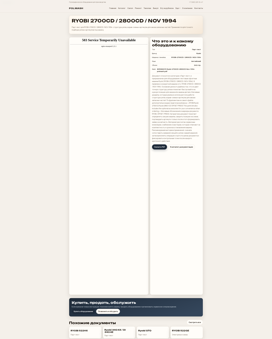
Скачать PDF (159, 147)
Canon (130, 8)
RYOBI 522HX (79, 330)
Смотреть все (195, 322)
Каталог (121, 8)
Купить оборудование (83, 311)
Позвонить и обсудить (108, 311)
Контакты (198, 8)
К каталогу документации (181, 147)
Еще (177, 8)
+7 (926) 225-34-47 (196, 2)
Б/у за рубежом (167, 8)
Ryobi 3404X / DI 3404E (115, 331)
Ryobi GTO (145, 330)
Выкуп (155, 8)
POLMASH (76, 8)
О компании (187, 8)
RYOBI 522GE (180, 330)
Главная (112, 8)
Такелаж (147, 8)
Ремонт (138, 8)
